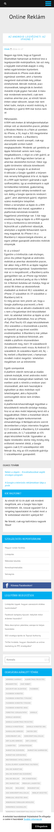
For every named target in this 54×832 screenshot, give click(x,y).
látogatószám (25, 745)
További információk (33, 819)
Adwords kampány (14, 679)
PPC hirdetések (29, 778)
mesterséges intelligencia (18, 760)
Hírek (7, 49)
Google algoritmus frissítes (19, 722)
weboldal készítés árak (17, 797)
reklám (9, 788)
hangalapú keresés (14, 731)
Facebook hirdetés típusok (18, 703)
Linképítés (9, 554)
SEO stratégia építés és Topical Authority (23, 635)
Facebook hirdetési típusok (18, 698)
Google (33, 712)
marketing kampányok (37, 750)
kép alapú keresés (14, 741)
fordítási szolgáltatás (16, 712)
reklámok (20, 788)
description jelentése (16, 689)
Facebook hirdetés (14, 693)
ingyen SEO (32, 731)
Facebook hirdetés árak (17, 707)
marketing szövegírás (16, 755)
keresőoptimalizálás (33, 736)
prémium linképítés (31, 783)
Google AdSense (13, 717)
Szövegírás (9, 574)
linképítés (11, 745)
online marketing (14, 769)
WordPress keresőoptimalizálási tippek (24, 812)
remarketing (33, 788)
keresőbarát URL (13, 736)
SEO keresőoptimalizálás (17, 793)
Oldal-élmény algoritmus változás (22, 764)
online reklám (12, 778)
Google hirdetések (14, 726)
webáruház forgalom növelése (20, 802)
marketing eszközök (15, 750)
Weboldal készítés (13, 561)
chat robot (26, 684)
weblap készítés (39, 793)
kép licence (31, 741)
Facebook (34, 689)
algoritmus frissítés (35, 679)
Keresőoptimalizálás (13, 567)
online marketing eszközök (18, 774)
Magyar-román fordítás (15, 547)
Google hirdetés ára (36, 726)
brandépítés (11, 684)
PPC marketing (12, 783)
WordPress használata (16, 807)
